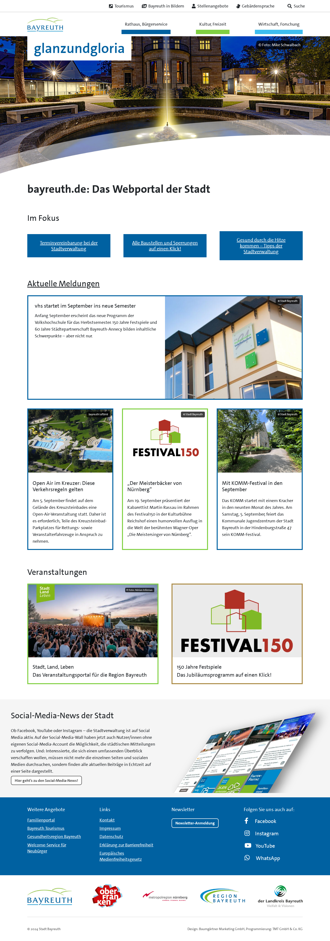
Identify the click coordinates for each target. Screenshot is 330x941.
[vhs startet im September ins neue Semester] (165, 347)
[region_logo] (222, 896)
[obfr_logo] (107, 896)
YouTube (265, 845)
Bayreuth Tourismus (46, 828)
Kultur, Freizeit (212, 24)
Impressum (110, 828)
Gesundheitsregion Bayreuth (54, 837)
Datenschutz (111, 837)
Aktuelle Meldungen (63, 283)
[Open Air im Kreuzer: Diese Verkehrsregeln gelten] (70, 479)
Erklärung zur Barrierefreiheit (126, 845)
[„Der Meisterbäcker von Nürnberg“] (165, 479)
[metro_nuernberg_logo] (165, 896)
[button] (296, 6)
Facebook (265, 821)
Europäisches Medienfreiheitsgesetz (121, 856)
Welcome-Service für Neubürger (46, 848)
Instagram (267, 833)
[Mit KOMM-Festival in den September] (260, 479)
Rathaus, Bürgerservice (146, 24)
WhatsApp (268, 858)
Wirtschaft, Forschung (279, 24)
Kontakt (107, 820)
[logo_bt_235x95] (45, 24)
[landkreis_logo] (280, 896)
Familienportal (41, 820)
